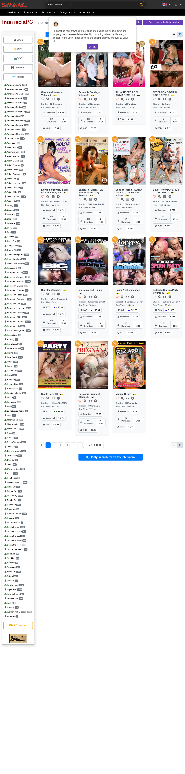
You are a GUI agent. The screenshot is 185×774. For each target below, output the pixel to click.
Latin (11, 415)
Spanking (13, 567)
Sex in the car (15, 527)
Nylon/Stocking (16, 442)
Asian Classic (14, 161)
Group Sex (14, 370)
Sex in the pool (15, 536)
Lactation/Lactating (17, 411)
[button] (30, 22)
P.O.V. (12, 473)
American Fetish (16, 107)
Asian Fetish (14, 170)
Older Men (14, 455)
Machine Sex (15, 420)
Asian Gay (12, 178)
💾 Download (18, 67)
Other (11, 464)
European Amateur (18, 277)
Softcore (12, 563)
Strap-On (13, 571)
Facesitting (14, 335)
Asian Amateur (15, 152)
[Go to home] (15, 4)
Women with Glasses (19, 612)
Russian (12, 518)
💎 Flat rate (18, 77)
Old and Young (16, 451)
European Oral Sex (18, 321)
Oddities (12, 446)
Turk (11, 603)
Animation (13, 143)
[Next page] (80, 445)
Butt (11, 232)
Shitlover (13, 554)
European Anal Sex (18, 281)
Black (12, 219)
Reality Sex (13, 500)
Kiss (11, 406)
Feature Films (15, 348)
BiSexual (13, 214)
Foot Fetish (14, 357)
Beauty (12, 205)
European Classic (17, 286)
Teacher (12, 580)
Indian (11, 397)
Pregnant (13, 487)
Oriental (12, 460)
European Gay (16, 304)
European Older (16, 317)
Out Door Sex (15, 469)
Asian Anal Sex (15, 156)
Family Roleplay (16, 393)
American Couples (17, 103)
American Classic (16, 98)
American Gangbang (18, 111)
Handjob (13, 379)
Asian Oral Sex (16, 196)
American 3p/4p (16, 85)
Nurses (12, 437)
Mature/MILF (15, 429)
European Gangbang (19, 299)
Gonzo (12, 366)
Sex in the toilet (16, 545)
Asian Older (14, 192)
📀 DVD (18, 49)
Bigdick (12, 210)
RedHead (13, 504)
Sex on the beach (17, 549)
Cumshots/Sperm (17, 254)
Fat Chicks (14, 344)
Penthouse (13, 478)
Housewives (14, 388)
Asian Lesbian (15, 187)
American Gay (15, 116)
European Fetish (17, 295)
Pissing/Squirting (17, 482)
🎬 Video (18, 40)
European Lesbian (17, 312)
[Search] (142, 4)
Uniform (12, 607)
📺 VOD (18, 58)
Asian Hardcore (16, 183)
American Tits (15, 138)
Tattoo (12, 576)
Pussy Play (15, 496)
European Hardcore (19, 308)
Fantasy (12, 339)
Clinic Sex (13, 241)
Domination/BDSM (17, 263)
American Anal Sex (18, 94)
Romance (13, 509)
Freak (12, 362)
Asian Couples (15, 165)
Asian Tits (13, 201)
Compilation (14, 245)
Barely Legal (15, 585)
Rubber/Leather (16, 513)
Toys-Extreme (15, 594)
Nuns (11, 433)
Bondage (13, 223)
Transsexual (15, 598)
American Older (16, 129)
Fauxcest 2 (13, 268)
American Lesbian (17, 125)
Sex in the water (16, 540)
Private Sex (14, 491)
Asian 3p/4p (14, 147)
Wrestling (12, 616)
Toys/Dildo (14, 589)
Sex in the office (16, 531)
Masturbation (15, 424)
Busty (12, 228)
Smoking (13, 558)
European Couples (17, 290)
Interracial (14, 402)
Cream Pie (14, 250)
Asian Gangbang (16, 174)
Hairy (11, 375)
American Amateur (17, 89)
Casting (12, 237)
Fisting (12, 353)
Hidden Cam (14, 384)
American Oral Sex (18, 134)
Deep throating (16, 259)
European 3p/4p (17, 272)
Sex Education (14, 522)
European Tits (15, 326)
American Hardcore (18, 120)
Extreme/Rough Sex (18, 330)
